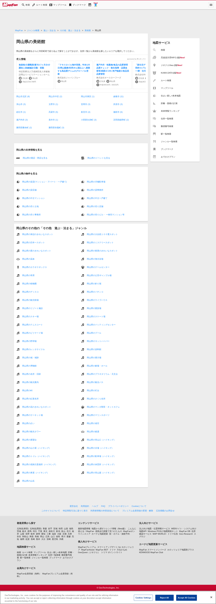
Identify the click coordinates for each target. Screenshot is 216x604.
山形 (66, 528)
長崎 (33, 539)
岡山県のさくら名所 (96, 398)
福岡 (22, 539)
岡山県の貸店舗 (29, 190)
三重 (49, 534)
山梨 (22, 534)
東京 (45, 531)
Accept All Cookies (186, 598)
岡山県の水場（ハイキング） (100, 448)
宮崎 (49, 539)
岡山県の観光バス (95, 382)
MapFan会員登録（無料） (29, 573)
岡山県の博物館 (29, 365)
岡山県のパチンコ (95, 291)
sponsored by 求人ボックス (136, 59)
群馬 (29, 531)
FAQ (103, 506)
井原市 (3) (118, 104)
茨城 (19, 531)
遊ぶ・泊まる (49, 30)
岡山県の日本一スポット (33, 242)
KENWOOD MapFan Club (151, 552)
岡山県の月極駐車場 (96, 181)
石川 (69, 531)
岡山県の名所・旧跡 (31, 374)
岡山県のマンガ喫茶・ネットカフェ (103, 407)
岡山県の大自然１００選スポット (102, 234)
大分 (43, 539)
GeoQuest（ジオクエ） (89, 552)
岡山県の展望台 (29, 439)
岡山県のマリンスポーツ (98, 415)
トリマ (112, 550)
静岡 (38, 534)
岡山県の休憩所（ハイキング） (101, 464)
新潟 (58, 531)
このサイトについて (50, 510)
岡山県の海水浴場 (95, 259)
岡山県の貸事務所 (95, 190)
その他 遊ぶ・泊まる (70, 30)
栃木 (24, 531)
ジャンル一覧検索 (40, 557)
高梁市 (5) (53, 112)
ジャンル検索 (33, 30)
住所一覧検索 (54, 555)
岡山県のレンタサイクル (33, 349)
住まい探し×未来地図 (57, 552)
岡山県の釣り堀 (94, 283)
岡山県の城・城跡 (30, 357)
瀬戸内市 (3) (22, 120)
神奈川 (52, 531)
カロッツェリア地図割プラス (180, 550)
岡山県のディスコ (30, 291)
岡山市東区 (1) (87, 96)
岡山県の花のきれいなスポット (36, 407)
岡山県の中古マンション (33, 198)
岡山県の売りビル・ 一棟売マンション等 (105, 214)
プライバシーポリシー (118, 506)
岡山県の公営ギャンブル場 (99, 275)
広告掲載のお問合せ (165, 510)
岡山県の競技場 (94, 308)
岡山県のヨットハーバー (98, 341)
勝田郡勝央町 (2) (24, 127)
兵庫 (70, 534)
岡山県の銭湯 (93, 431)
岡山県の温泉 (28, 259)
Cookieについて (139, 506)
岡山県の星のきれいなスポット (36, 250)
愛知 (43, 534)
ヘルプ (95, 506)
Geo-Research (186, 534)
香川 (63, 536)
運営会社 (74, 506)
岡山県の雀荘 (93, 423)
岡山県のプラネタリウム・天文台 (102, 374)
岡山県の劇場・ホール (97, 365)
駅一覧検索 (25, 557)
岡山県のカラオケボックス (34, 267)
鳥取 (32, 536)
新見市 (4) (85, 112)
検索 (19, 552)
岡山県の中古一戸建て (97, 198)
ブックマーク (55, 557)
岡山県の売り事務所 (31, 214)
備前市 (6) (118, 112)
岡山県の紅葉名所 (30, 398)
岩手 (50, 528)
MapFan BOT (102, 550)
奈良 (19, 536)
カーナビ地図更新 (100, 534)
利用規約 (85, 506)
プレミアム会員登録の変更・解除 (137, 510)
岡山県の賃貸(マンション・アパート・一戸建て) (44, 181)
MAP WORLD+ (159, 534)
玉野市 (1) (53, 104)
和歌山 (25, 536)
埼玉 (35, 531)
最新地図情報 (84, 528)
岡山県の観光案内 (30, 382)
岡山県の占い (28, 423)
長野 (27, 534)
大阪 (59, 534)
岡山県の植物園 (29, 283)
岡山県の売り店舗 (95, 206)
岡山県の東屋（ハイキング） (35, 472)
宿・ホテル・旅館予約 (119, 534)
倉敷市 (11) (118, 96)
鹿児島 (55, 539)
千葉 (40, 531)
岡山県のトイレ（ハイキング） (36, 456)
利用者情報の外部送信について (105, 510)
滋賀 (54, 534)
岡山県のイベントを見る (98, 158)
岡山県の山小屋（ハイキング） (36, 448)
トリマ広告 (173, 534)
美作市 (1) (53, 120)
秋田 (61, 528)
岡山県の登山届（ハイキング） (101, 472)
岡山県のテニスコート (32, 324)
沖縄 (61, 539)
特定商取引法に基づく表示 (75, 510)
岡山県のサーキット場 (32, 415)
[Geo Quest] (96, 5)
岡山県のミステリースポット (100, 242)
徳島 (58, 536)
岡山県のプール (94, 333)
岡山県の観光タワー (31, 431)
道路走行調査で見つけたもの (108, 531)
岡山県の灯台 (93, 390)
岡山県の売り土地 (30, 206)
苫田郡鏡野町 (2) (121, 120)
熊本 (38, 539)
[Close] (211, 597)
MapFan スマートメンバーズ (152, 550)
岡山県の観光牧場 (30, 300)
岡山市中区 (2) (55, 96)
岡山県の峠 (27, 390)
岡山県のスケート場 (96, 316)
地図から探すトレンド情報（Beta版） (109, 528)
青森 (45, 528)
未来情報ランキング (37, 555)
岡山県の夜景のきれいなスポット (102, 250)
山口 (53, 536)
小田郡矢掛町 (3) (89, 120)
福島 (71, 528)
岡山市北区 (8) (23, 96)
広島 (47, 536)
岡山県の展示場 (94, 357)
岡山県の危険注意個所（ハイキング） (39, 464)
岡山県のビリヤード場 (32, 333)
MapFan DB (184, 531)
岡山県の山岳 (28, 481)
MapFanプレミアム (87, 547)
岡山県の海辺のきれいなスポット (37, 234)
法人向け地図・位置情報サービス (154, 528)
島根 (37, 536)
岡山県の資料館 (94, 349)
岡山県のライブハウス (97, 300)
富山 (63, 531)
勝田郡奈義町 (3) (56, 127)
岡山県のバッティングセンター (101, 324)
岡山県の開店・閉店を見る (34, 158)
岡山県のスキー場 (30, 316)
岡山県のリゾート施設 (32, 308)
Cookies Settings (143, 598)
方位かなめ (122, 550)
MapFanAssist (87, 550)
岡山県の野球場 (29, 341)
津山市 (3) (21, 104)
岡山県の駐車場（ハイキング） (101, 456)
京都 (64, 534)
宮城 (55, 528)
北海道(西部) (36, 528)
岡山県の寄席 (28, 275)
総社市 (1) (21, 112)
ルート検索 (27, 552)
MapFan (19, 30)
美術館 (88, 30)
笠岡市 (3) (85, 104)
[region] (108, 597)
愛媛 (69, 536)
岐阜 (33, 534)
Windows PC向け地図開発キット (163, 531)
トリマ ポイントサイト (111, 552)
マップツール (40, 552)
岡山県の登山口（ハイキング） (101, 439)
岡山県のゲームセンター (98, 267)
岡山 (42, 536)
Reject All (164, 598)
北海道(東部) (23, 528)
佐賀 (27, 539)
